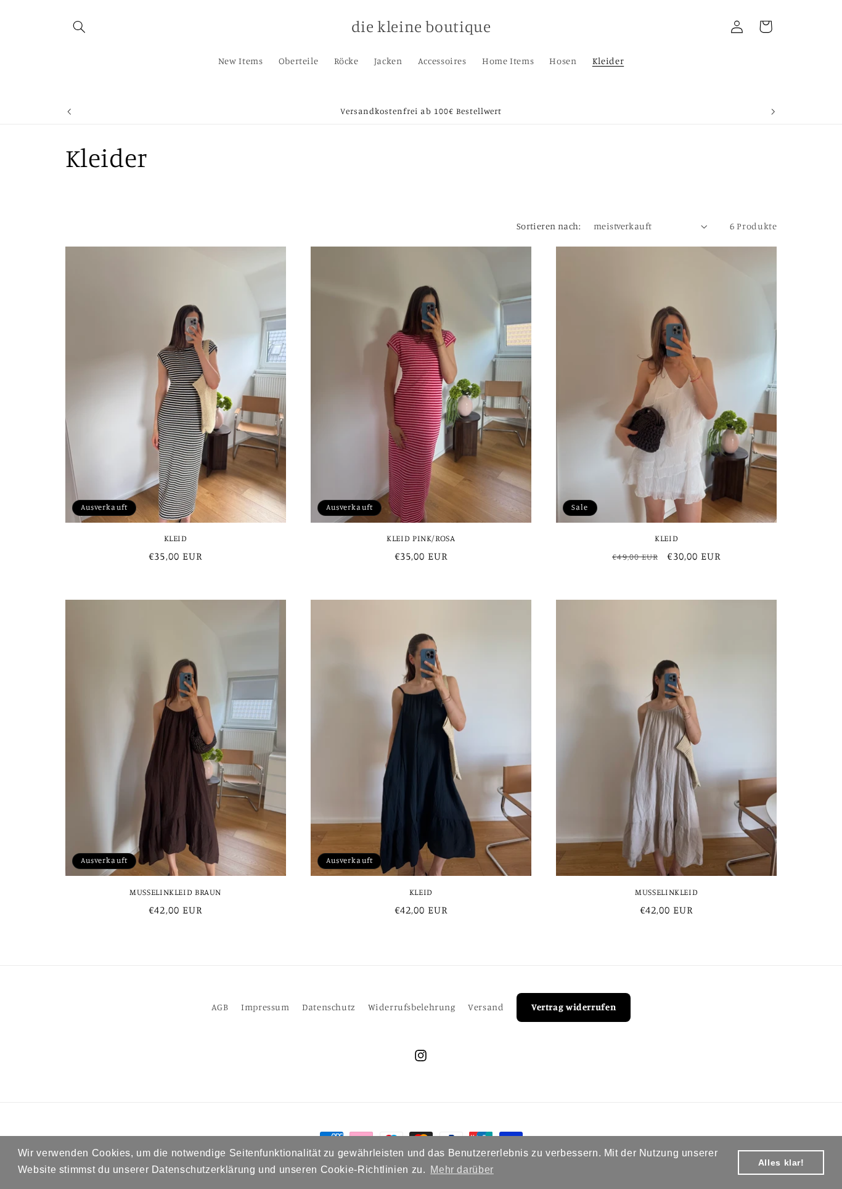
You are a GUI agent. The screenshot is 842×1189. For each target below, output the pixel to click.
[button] (79, 26)
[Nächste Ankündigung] (773, 111)
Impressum (265, 1007)
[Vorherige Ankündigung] (69, 111)
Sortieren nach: (549, 226)
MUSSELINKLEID (666, 892)
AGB (220, 1007)
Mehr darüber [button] (462, 1169)
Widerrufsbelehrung (411, 1007)
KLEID (175, 538)
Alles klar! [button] (781, 1162)
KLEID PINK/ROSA (420, 538)
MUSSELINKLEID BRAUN (175, 892)
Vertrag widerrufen (573, 1007)
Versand (486, 1007)
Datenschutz (329, 1007)
